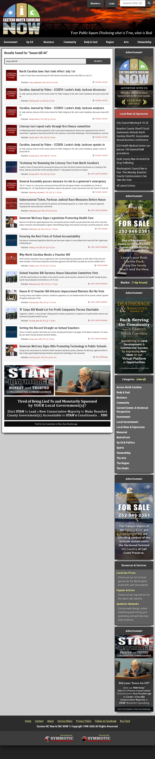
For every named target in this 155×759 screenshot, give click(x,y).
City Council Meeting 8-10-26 (132, 122)
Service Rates (65, 721)
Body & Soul (90, 42)
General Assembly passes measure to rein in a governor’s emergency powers (62, 183)
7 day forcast (140, 282)
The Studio (123, 468)
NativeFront (123, 437)
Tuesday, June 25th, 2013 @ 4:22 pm (42, 247)
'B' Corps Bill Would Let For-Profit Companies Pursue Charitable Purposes (59, 311)
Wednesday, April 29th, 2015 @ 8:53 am (43, 211)
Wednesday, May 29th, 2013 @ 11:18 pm (43, 284)
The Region (123, 463)
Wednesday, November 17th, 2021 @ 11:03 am (45, 192)
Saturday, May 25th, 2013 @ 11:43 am (42, 302)
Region (110, 42)
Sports (120, 447)
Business (49, 42)
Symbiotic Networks (128, 604)
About (50, 721)
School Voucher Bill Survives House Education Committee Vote (58, 273)
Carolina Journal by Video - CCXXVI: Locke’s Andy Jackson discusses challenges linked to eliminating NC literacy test (62, 91)
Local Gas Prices (126, 573)
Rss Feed (125, 721)
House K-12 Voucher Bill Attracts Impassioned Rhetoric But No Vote (61, 291)
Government (10, 42)
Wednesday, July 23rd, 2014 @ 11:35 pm (43, 229)
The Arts (121, 458)
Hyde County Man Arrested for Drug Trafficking (133, 160)
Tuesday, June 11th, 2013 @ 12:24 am (42, 266)
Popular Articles (126, 590)
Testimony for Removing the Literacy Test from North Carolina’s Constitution (59, 164)
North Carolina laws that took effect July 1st (47, 71)
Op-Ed (29, 42)
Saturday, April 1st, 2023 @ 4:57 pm (41, 101)
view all (141, 379)
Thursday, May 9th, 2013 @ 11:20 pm (42, 321)
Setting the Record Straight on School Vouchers (49, 328)
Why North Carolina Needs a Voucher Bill (44, 254)
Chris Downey (102, 229)
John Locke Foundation (99, 174)
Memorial (122, 432)
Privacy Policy (83, 721)
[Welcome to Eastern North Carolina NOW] (21, 18)
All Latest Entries (126, 185)
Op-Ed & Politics (126, 442)
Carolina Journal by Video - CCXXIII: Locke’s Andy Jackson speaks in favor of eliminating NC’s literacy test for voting (62, 146)
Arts (126, 42)
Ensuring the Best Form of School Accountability (49, 236)
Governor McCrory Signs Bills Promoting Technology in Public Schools (63, 346)
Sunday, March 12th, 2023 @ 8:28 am (42, 174)
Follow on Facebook (105, 721)
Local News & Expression (131, 427)
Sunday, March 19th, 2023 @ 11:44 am (42, 156)
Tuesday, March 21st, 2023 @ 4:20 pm (42, 119)
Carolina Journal (101, 82)
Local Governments (127, 422)
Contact (39, 721)
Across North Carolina (129, 387)
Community (70, 42)
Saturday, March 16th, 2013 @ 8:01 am (42, 357)
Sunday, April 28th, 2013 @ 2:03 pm (41, 339)
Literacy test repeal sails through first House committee (54, 126)
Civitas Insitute (102, 265)
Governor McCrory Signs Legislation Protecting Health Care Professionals (56, 219)
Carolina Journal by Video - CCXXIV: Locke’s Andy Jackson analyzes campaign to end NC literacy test (61, 109)
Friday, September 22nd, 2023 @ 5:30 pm (43, 82)
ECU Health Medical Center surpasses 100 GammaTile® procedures (134, 149)
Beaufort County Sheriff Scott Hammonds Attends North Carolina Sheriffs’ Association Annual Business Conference (133, 134)
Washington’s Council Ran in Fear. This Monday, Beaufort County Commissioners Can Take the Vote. (132, 174)
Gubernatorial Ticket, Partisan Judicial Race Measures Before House (62, 199)
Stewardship (144, 42)
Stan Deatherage (101, 357)
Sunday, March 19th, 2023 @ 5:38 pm (42, 137)
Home (28, 721)
